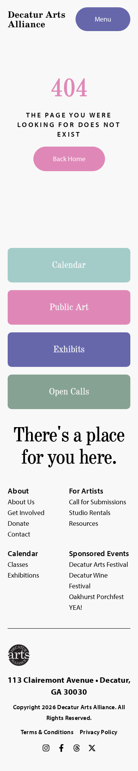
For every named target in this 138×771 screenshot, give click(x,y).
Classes (18, 564)
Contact (19, 534)
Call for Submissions (97, 501)
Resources (83, 523)
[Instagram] (46, 748)
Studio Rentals (89, 512)
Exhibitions (23, 575)
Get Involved (26, 512)
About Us (21, 501)
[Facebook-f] (61, 748)
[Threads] (76, 748)
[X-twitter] (92, 748)
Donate (18, 523)
